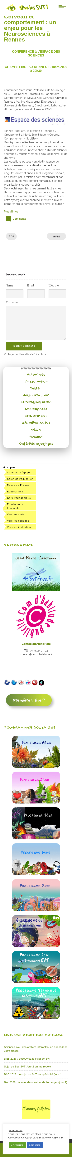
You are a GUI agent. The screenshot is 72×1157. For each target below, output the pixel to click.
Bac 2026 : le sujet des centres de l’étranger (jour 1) (35, 1082)
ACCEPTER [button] (17, 1145)
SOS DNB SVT (36, 416)
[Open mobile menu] (62, 6)
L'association (36, 381)
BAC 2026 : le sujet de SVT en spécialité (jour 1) (33, 1074)
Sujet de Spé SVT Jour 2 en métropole (27, 1066)
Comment (12, 302)
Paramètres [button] (15, 1130)
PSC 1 (36, 429)
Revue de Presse (18, 485)
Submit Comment (24, 346)
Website (54, 285)
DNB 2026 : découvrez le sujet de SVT (27, 1058)
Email (30, 285)
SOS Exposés (36, 409)
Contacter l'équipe (19, 472)
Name (9, 285)
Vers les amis (15, 514)
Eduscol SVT (15, 491)
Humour (36, 436)
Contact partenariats (36, 643)
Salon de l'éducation (20, 479)
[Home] (27, 10)
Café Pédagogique (36, 443)
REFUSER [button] (35, 1145)
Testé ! (36, 388)
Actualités (36, 374)
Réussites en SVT (36, 423)
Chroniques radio (36, 402)
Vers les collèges (18, 521)
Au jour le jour (36, 395)
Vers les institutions (19, 527)
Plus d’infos (11, 211)
